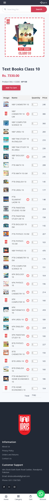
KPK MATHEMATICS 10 (18, 310)
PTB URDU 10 (18, 190)
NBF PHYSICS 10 (19, 250)
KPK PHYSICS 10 (17, 284)
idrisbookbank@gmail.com (19, 476)
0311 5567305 (14, 480)
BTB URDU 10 (18, 361)
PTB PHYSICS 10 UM (17, 242)
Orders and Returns (10, 454)
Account (43, 499)
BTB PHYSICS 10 (17, 344)
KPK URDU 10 (18, 319)
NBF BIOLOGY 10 (18, 156)
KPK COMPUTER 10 (18, 300)
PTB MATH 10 (18, 165)
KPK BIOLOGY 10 (18, 275)
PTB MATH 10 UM (19, 173)
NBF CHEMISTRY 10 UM (18, 114)
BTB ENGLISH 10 (18, 369)
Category (18, 499)
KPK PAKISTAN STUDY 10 (18, 336)
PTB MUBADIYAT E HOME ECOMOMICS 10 (20, 379)
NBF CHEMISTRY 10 (20, 104)
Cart (30, 499)
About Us (6, 446)
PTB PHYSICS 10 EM (20, 234)
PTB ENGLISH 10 (19, 181)
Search (39, 9)
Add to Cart (11, 87)
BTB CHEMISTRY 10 (18, 352)
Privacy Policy (8, 450)
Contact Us (6, 458)
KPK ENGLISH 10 (18, 328)
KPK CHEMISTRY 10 (18, 292)
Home (6, 499)
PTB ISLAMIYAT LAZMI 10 (16, 199)
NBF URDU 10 (18, 132)
